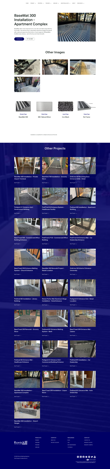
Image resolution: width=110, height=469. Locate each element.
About (73, 3)
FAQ (68, 442)
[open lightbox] (27, 67)
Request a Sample (88, 444)
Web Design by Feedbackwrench (20, 458)
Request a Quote (88, 442)
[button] (33, 3)
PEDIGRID (37, 444)
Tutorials (70, 447)
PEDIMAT (37, 440)
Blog (69, 440)
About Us (53, 440)
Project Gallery (55, 442)
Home (27, 3)
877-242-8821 (30, 38)
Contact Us (19, 38)
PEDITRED (37, 442)
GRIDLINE (37, 447)
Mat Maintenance (72, 444)
